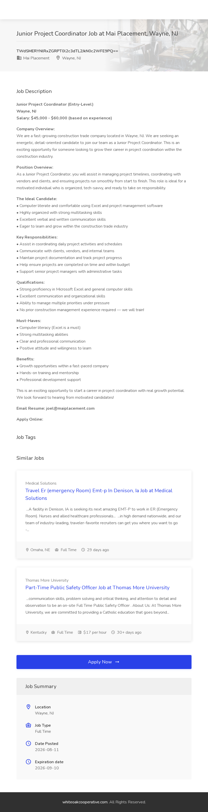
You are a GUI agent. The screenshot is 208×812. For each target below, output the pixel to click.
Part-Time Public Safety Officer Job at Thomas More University (97, 587)
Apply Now (100, 662)
